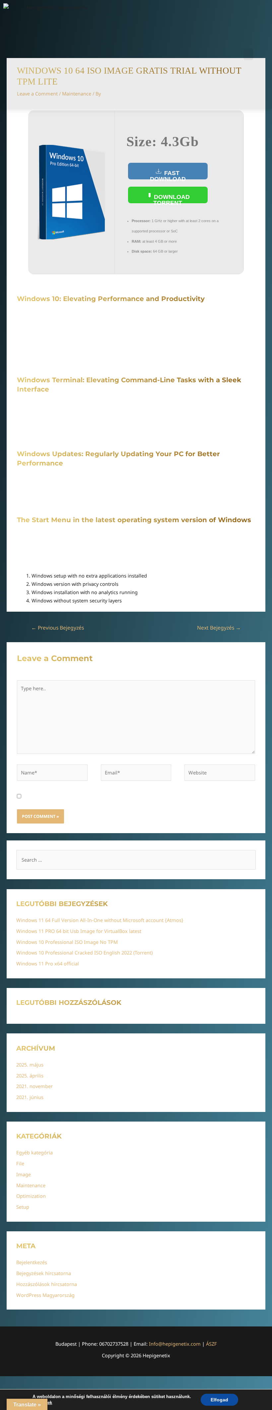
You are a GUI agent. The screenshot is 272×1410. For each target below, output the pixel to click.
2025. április (29, 1075)
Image (23, 1174)
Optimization (31, 1196)
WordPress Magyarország (45, 1295)
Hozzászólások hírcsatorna (46, 1284)
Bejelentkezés (31, 1262)
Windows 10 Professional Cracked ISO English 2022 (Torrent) (84, 952)
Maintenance (30, 1185)
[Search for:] (136, 859)
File (20, 1163)
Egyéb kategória (34, 1152)
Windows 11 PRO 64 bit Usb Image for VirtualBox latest (78, 931)
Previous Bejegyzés (57, 627)
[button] (248, 54)
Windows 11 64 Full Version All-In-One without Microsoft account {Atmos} (99, 920)
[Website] (219, 773)
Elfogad (219, 1399)
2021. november (34, 1086)
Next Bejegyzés (219, 627)
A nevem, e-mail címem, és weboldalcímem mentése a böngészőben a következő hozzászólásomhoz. (140, 796)
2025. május (29, 1064)
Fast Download (168, 174)
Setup (22, 1206)
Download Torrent (171, 198)
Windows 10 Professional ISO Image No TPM (67, 942)
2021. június (29, 1097)
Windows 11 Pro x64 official (47, 963)
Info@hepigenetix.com (175, 1343)
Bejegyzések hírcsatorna (43, 1273)
